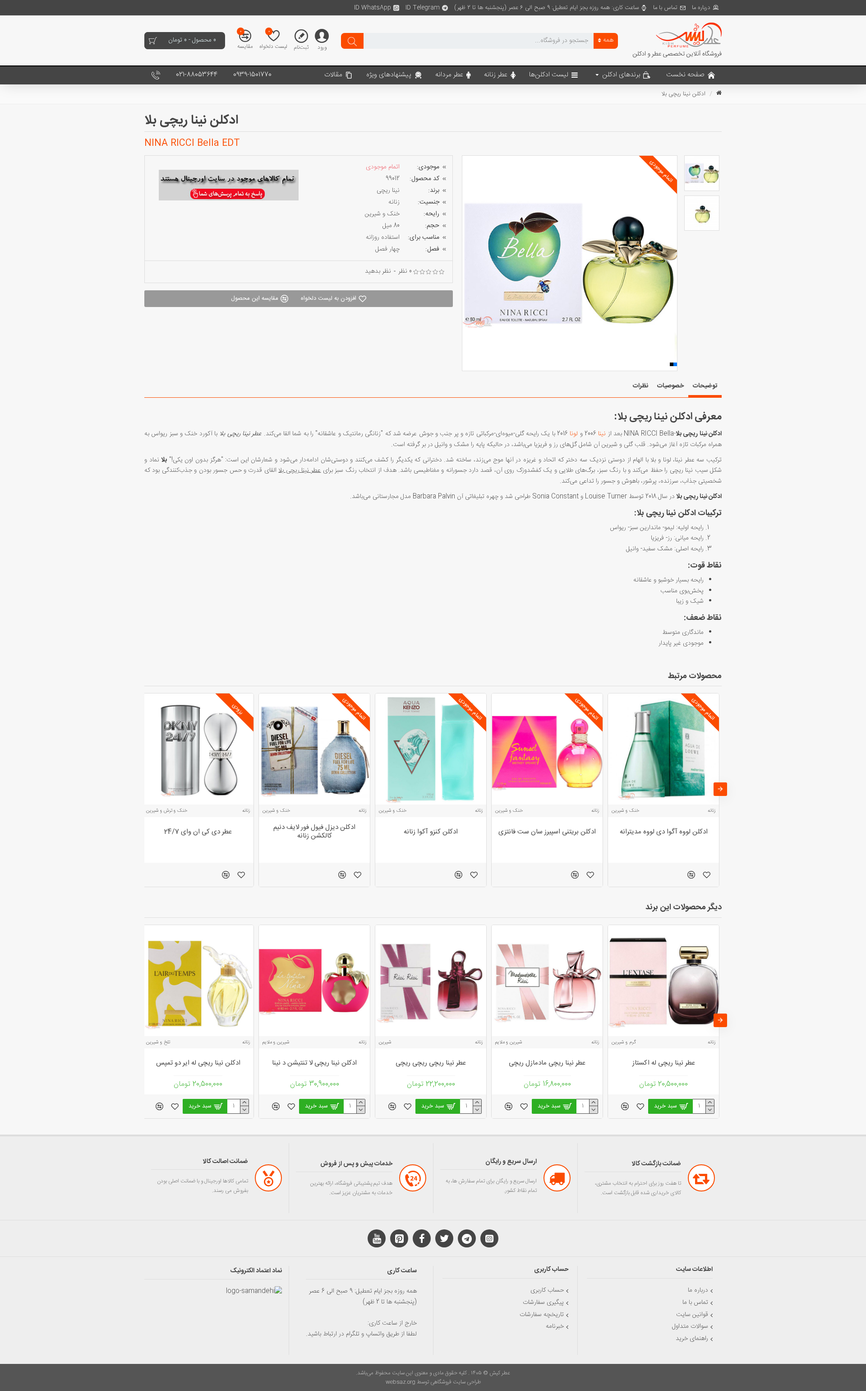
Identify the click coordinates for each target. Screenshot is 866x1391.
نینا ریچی (388, 190)
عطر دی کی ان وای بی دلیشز (665, 832)
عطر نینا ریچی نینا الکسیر (431, 1063)
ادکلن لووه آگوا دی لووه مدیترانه (431, 832)
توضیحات (705, 386)
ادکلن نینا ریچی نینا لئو (547, 1063)
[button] (468, 263)
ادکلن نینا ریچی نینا (314, 1063)
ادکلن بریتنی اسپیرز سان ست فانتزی (314, 832)
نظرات (640, 386)
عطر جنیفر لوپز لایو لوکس (547, 832)
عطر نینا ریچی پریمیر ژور (198, 1063)
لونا (574, 434)
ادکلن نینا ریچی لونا (665, 1063)
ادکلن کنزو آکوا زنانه (198, 832)
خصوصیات (670, 386)
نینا (602, 434)
